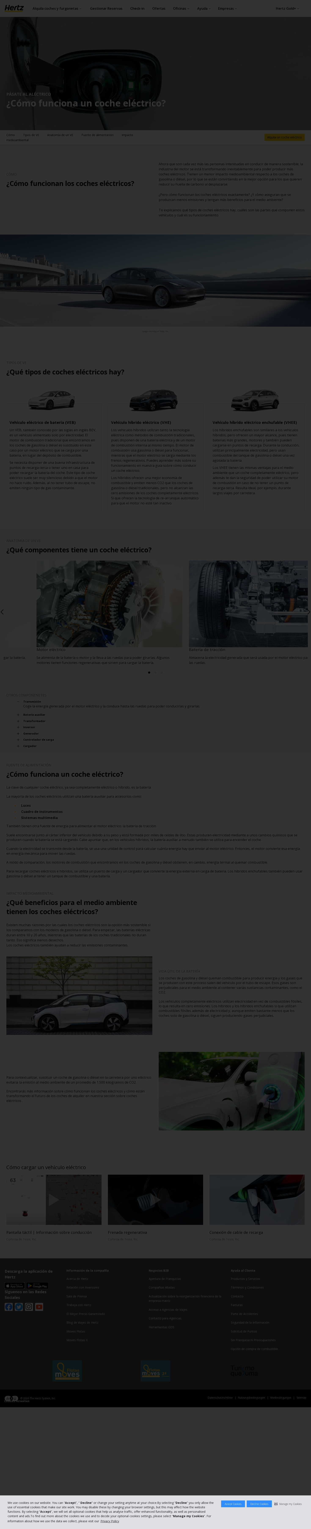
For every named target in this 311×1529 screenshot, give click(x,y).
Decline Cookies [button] (259, 1504)
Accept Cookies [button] (233, 1504)
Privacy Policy (109, 1521)
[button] (288, 1503)
